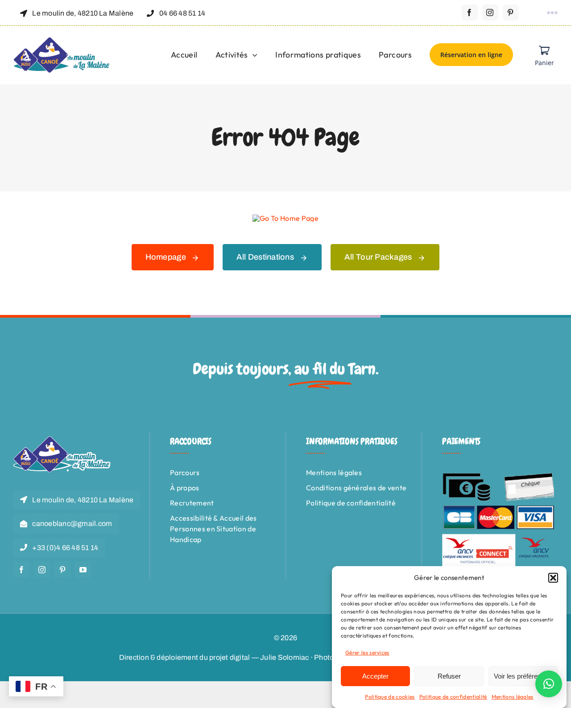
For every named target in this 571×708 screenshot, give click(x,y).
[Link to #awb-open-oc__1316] (552, 13)
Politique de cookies (389, 696)
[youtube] (83, 570)
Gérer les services (367, 652)
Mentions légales (513, 696)
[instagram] (490, 12)
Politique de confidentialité (453, 696)
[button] (553, 577)
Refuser (449, 676)
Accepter (375, 676)
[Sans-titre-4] (62, 40)
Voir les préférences (523, 676)
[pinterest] (511, 12)
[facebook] (470, 12)
